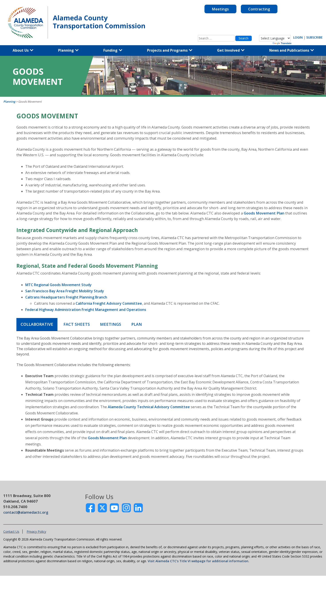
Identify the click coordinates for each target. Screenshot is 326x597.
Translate (286, 43)
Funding (110, 50)
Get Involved (229, 50)
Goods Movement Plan (264, 213)
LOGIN (298, 37)
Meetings (220, 9)
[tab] (36, 324)
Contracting (259, 9)
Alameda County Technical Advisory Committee (149, 406)
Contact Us (11, 531)
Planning (66, 50)
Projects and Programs (168, 50)
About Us (21, 50)
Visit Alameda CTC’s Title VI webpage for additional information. (198, 561)
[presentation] (36, 324)
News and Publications (289, 50)
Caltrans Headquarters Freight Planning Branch (66, 297)
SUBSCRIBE (314, 37)
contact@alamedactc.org (25, 512)
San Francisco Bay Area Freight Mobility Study (64, 291)
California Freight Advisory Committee (109, 303)
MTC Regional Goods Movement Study (58, 284)
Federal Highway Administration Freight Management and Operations (85, 309)
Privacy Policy (36, 531)
